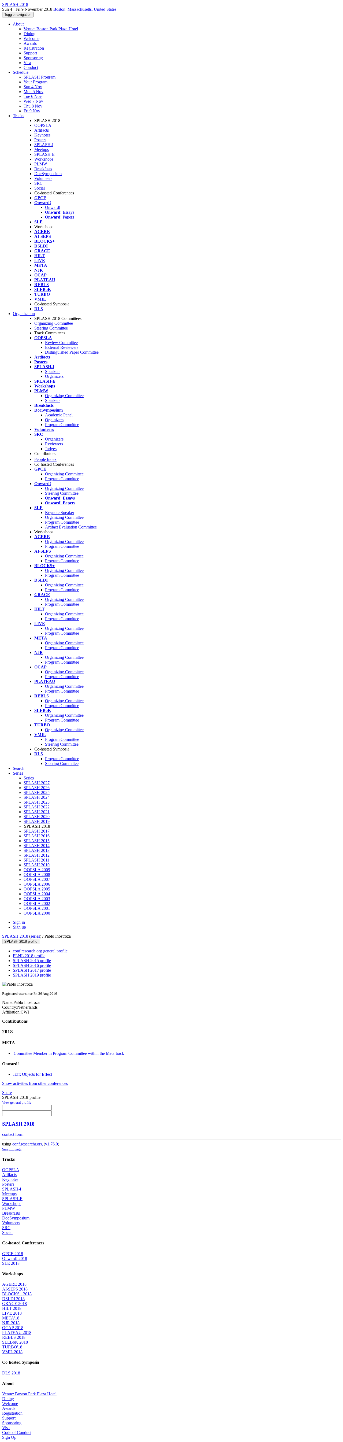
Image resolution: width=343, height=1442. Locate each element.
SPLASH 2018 (15, 936)
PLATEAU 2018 (16, 1332)
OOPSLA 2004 (37, 894)
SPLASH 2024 (37, 797)
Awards (30, 43)
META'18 (10, 1318)
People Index (45, 459)
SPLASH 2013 (37, 850)
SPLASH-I (43, 144)
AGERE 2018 (14, 1284)
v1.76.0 (51, 1144)
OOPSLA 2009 (37, 869)
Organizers (54, 376)
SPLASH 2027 (37, 783)
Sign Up (9, 1437)
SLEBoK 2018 (15, 1342)
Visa (27, 62)
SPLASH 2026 (37, 787)
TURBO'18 (12, 1347)
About (18, 24)
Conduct (31, 67)
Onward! (52, 207)
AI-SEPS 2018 (15, 1289)
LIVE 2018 (12, 1313)
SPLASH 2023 (37, 802)
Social (39, 188)
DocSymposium (48, 173)
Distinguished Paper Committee (72, 352)
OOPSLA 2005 (37, 889)
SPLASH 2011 (36, 860)
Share (7, 1092)
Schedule (20, 72)
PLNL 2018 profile (29, 955)
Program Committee (62, 424)
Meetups (41, 149)
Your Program (35, 82)
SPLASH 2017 (37, 831)
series (35, 936)
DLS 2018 (11, 1373)
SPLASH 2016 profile (32, 965)
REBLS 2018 (13, 1337)
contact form (12, 1134)
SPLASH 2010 (37, 865)
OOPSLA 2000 (37, 913)
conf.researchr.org (27, 1144)
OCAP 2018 (12, 1327)
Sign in (19, 922)
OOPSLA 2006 (37, 884)
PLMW (40, 164)
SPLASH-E (44, 154)
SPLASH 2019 (37, 821)
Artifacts (41, 130)
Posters (40, 140)
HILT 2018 (11, 1308)
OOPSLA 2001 (37, 908)
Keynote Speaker (59, 512)
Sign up (19, 927)
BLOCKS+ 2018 (17, 1294)
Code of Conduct (16, 1432)
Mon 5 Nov (33, 91)
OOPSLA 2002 (37, 903)
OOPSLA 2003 (37, 898)
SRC (38, 183)
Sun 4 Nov (33, 86)
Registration (34, 48)
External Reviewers (61, 347)
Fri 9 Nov (32, 111)
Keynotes (42, 135)
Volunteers (43, 178)
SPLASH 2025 (37, 792)
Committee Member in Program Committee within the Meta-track (69, 1053)
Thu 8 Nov (33, 106)
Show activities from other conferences (35, 1083)
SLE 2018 (11, 1263)
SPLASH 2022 (37, 807)
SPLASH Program (39, 77)
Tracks (18, 115)
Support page (11, 1149)
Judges (51, 448)
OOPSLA (42, 125)
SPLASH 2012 (37, 855)
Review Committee (61, 342)
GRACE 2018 (14, 1303)
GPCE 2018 (12, 1253)
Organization (24, 313)
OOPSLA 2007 (37, 879)
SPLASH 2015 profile (32, 960)
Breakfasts (43, 169)
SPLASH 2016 (37, 836)
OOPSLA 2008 (37, 874)
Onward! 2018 (14, 1258)
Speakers (52, 371)
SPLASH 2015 (37, 840)
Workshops (43, 159)
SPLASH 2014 (37, 845)
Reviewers (54, 444)
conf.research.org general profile (40, 951)
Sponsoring (33, 58)
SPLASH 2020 (37, 816)
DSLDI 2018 (13, 1298)
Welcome (31, 38)
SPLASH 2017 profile (32, 970)
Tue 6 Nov (33, 96)
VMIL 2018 (12, 1351)
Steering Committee (51, 328)
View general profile (16, 1102)
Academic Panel (59, 415)
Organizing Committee (53, 323)
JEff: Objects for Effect (32, 1074)
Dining (29, 33)
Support (30, 53)
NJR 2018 (11, 1323)
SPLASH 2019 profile (32, 975)
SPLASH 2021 (37, 811)
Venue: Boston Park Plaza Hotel (51, 29)
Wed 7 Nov (33, 101)
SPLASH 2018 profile (20, 942)
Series (29, 778)
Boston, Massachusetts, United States (84, 9)
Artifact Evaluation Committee (71, 527)
